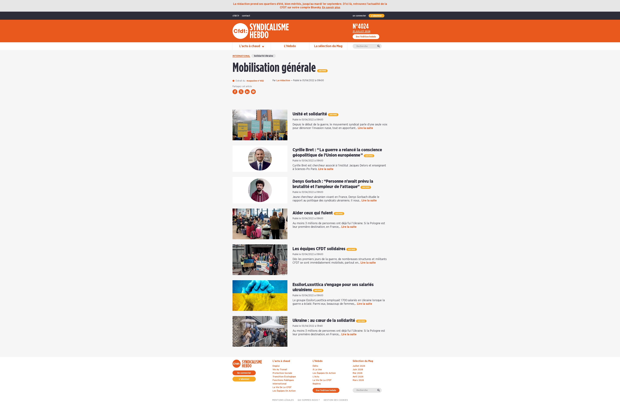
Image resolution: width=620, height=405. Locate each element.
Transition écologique (284, 377)
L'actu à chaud (250, 46)
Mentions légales (283, 400)
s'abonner (376, 16)
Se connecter (244, 373)
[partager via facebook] (234, 91)
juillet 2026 (359, 366)
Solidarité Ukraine (263, 56)
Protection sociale (282, 373)
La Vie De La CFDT (322, 380)
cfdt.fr (235, 16)
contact (246, 16)
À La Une (317, 370)
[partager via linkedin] (247, 91)
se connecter (359, 16)
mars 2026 (358, 380)
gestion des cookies (336, 400)
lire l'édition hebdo (326, 390)
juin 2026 (358, 370)
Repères (317, 384)
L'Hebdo (290, 46)
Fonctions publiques (283, 380)
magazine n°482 (255, 81)
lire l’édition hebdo (366, 37)
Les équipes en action (284, 391)
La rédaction (283, 80)
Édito (315, 366)
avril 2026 (358, 377)
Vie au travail (280, 370)
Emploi (276, 366)
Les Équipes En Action (324, 373)
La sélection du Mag (328, 46)
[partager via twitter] (241, 91)
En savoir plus (331, 7)
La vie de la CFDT (282, 387)
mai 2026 (357, 373)
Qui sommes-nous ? (309, 400)
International (241, 56)
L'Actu (316, 377)
